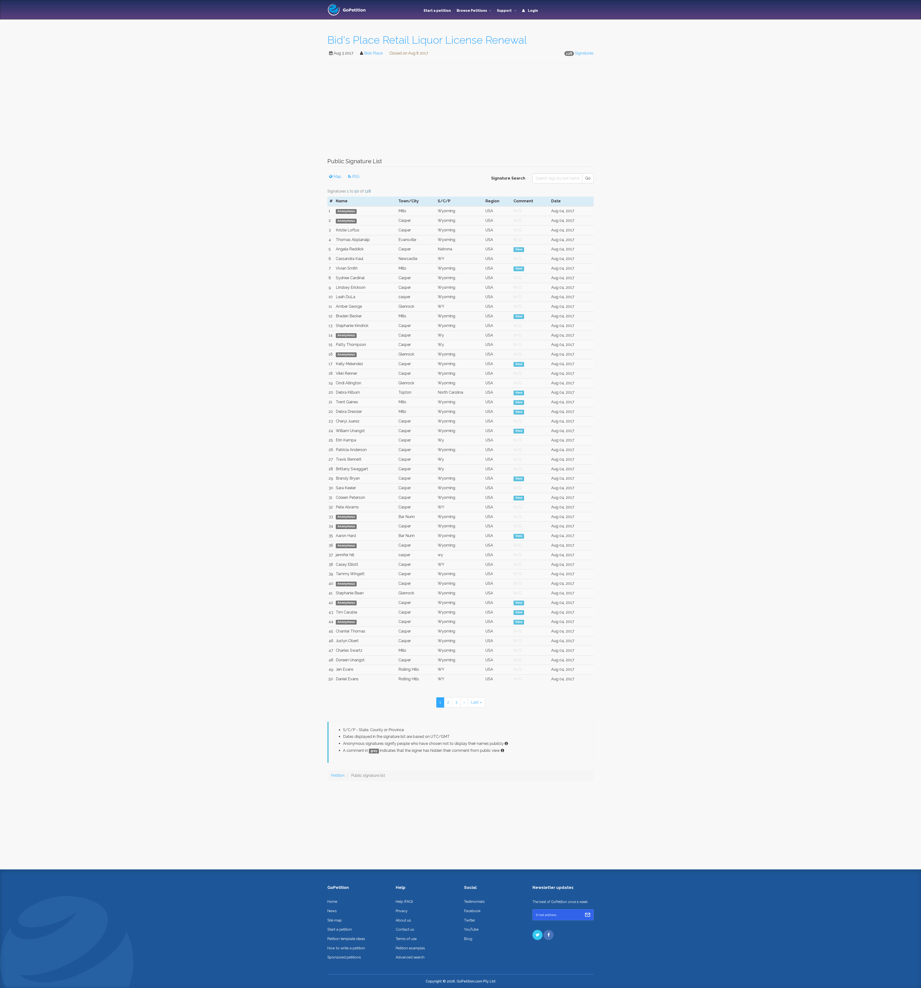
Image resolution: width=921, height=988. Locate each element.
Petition (337, 775)
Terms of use (406, 939)
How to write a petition (346, 948)
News (332, 911)
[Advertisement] (460, 112)
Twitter (469, 920)
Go (587, 178)
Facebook (472, 911)
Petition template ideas (346, 939)
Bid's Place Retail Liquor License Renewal (427, 40)
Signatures (584, 53)
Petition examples (410, 948)
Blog (468, 939)
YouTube (471, 929)
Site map (334, 920)
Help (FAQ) (404, 901)
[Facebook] (548, 935)
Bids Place (373, 53)
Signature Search (508, 178)
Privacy (401, 911)
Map (336, 176)
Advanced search (410, 957)
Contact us (405, 929)
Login (532, 10)
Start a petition (437, 10)
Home (332, 901)
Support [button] (504, 10)
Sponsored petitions (344, 957)
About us (403, 920)
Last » (476, 702)
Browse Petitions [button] (472, 10)
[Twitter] (537, 935)
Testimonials (474, 901)
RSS (355, 176)
